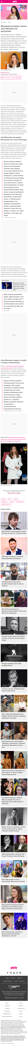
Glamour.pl (7, 1005)
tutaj (13, 1043)
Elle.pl (7, 1003)
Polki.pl (20, 1003)
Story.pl (21, 1016)
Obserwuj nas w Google (9, 77)
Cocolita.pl (7, 1008)
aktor (9, 499)
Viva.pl (20, 1011)
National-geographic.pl (7, 1016)
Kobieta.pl (21, 1005)
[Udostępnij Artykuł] (19, 77)
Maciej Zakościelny (6, 504)
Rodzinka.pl (4, 501)
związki (3, 499)
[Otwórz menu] (1, 1)
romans (12, 501)
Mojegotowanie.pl (7, 1013)
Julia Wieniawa (20, 501)
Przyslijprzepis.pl (21, 1008)
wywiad (15, 499)
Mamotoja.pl (7, 1011)
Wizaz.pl (21, 1013)
